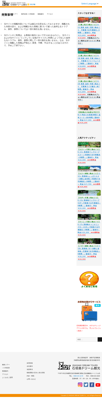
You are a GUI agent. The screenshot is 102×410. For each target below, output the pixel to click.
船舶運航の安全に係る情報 (36, 373)
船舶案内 (5, 371)
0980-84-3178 (78, 376)
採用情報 (30, 363)
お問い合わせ (31, 379)
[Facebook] (92, 384)
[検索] (100, 339)
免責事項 (30, 369)
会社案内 (30, 366)
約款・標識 (30, 376)
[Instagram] (80, 384)
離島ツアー (6, 365)
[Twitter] (86, 384)
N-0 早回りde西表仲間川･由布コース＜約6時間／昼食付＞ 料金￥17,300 (89, 117)
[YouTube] (97, 384)
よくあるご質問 (7, 377)
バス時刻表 (6, 368)
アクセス (5, 374)
